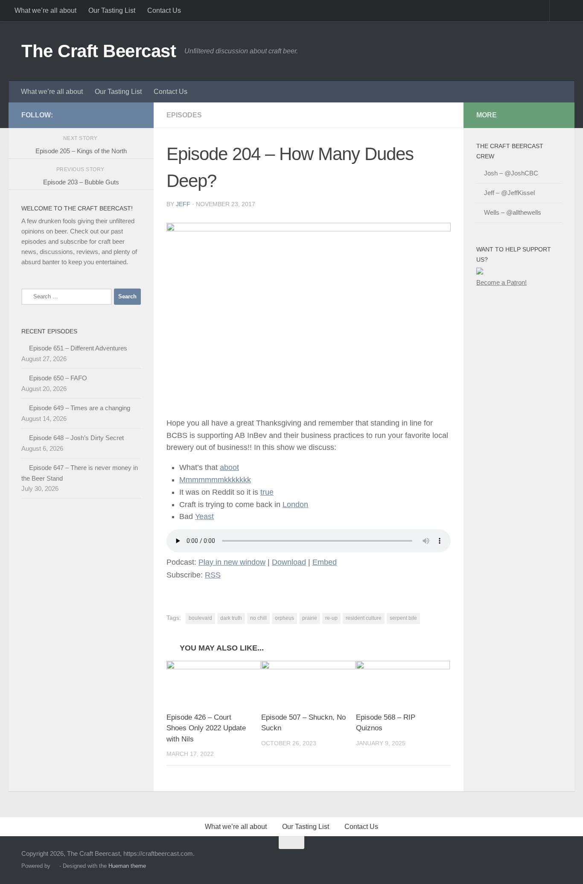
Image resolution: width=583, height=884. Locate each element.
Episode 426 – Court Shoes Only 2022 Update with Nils (206, 728)
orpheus (284, 618)
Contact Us (164, 10)
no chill (258, 618)
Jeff (183, 204)
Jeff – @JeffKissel (509, 192)
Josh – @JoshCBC (511, 173)
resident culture (364, 618)
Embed (324, 562)
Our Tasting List (111, 10)
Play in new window (231, 562)
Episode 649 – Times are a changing (79, 407)
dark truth (231, 618)
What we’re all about (45, 10)
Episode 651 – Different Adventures (78, 348)
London (295, 504)
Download (289, 562)
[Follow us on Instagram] (136, 115)
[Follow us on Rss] (95, 115)
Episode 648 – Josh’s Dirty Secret (76, 437)
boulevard (200, 618)
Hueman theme (127, 866)
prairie (309, 618)
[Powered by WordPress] (55, 866)
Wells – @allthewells (512, 212)
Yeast (204, 516)
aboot (229, 467)
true (267, 492)
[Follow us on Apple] (108, 115)
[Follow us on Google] (122, 115)
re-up (331, 618)
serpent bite (403, 618)
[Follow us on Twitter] (67, 115)
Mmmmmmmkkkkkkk (215, 480)
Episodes (184, 115)
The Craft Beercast (98, 51)
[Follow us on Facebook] (81, 115)
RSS (213, 575)
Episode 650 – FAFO (58, 378)
